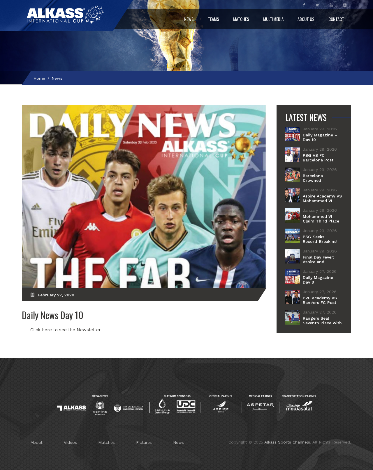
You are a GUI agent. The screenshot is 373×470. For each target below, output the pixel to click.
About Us (306, 19)
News (189, 19)
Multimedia (273, 19)
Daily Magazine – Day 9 (320, 279)
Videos (70, 442)
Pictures (144, 442)
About (37, 442)
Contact (336, 19)
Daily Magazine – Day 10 (320, 137)
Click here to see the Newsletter (65, 329)
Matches (241, 19)
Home (39, 78)
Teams (213, 19)
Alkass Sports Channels (287, 442)
